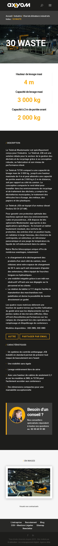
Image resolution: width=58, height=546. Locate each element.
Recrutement (31, 522)
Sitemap (40, 525)
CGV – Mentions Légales (22, 525)
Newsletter (27, 528)
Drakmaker (12, 542)
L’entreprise (16, 522)
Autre (12, 336)
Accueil (9, 16)
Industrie (18, 16)
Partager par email (34, 336)
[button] (5, 541)
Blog (42, 522)
